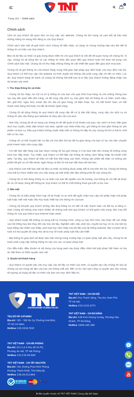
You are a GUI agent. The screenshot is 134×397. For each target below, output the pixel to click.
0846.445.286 (86, 325)
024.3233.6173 (87, 305)
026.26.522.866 (26, 374)
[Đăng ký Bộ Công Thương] (17, 381)
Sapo (95, 393)
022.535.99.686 (26, 355)
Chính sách (16, 29)
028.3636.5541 (25, 328)
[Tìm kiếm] (114, 8)
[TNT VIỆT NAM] (61, 7)
